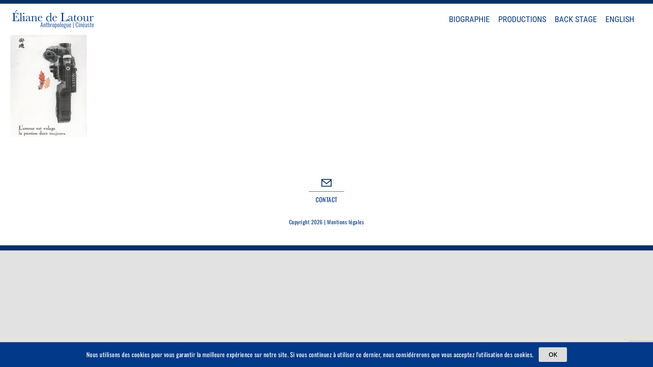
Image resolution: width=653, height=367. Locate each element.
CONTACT (326, 199)
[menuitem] (619, 19)
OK (553, 354)
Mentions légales (345, 222)
